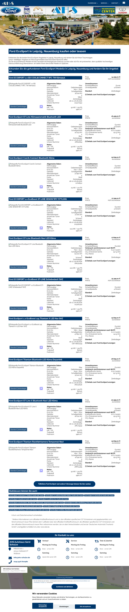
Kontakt (114, 3)
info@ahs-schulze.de (22, 557)
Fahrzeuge (92, 3)
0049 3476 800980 (21, 562)
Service (104, 3)
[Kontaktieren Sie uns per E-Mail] (124, 2)
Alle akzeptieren (85, 606)
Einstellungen (64, 606)
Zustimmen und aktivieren (64, 587)
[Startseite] (8, 3)
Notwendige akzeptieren (43, 605)
